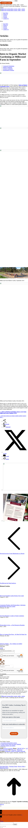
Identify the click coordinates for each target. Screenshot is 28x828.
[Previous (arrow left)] (0, 827)
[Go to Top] (14, 800)
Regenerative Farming (8, 70)
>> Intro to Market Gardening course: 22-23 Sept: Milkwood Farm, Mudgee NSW (13, 412)
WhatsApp (13, 750)
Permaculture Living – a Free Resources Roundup (12, 625)
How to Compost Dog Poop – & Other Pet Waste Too (13, 634)
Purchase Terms (13, 766)
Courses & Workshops (8, 66)
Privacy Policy (21, 766)
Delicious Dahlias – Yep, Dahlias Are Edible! (11, 643)
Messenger (19, 750)
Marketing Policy (4, 768)
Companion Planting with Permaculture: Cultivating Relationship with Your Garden (12, 605)
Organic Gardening (8, 68)
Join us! (2, 804)
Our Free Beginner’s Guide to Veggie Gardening (12, 615)
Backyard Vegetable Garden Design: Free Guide (12, 595)
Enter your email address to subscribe (13, 724)
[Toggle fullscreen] (3, 826)
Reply (2, 821)
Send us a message (8, 748)
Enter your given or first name (11, 717)
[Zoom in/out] (5, 826)
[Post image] (4, 594)
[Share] (2, 826)
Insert (15, 824)
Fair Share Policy (4, 766)
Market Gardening (7, 67)
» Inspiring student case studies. (7, 745)
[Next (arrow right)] (2, 827)
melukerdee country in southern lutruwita (15, 751)
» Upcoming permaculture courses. (8, 743)
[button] (14, 21)
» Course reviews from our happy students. (10, 744)
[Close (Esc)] (0, 826)
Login (1, 648)
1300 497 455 (20, 748)
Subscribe (14, 733)
